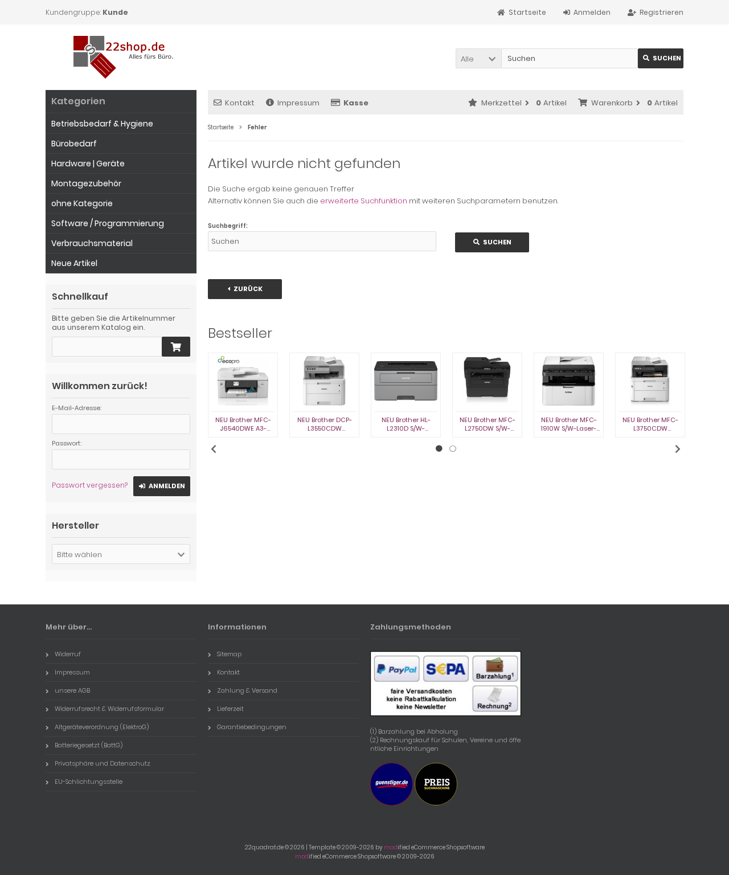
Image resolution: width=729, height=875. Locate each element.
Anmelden (161, 486)
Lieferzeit (230, 708)
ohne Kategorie (82, 203)
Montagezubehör (86, 183)
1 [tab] (439, 449)
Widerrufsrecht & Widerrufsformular (109, 708)
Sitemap (229, 654)
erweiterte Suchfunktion (363, 200)
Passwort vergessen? (90, 485)
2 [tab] (452, 449)
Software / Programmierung (107, 223)
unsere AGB (72, 690)
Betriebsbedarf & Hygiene (102, 123)
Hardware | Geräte (88, 163)
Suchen (660, 58)
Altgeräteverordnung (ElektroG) (102, 726)
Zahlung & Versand (247, 690)
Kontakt (240, 102)
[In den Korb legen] (176, 346)
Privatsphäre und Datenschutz (102, 763)
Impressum (298, 102)
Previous (213, 449)
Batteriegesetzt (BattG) (88, 745)
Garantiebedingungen (251, 726)
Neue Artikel (74, 263)
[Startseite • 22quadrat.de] (121, 57)
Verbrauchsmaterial (92, 243)
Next (677, 449)
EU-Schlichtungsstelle (88, 781)
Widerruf (68, 654)
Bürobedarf (74, 143)
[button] (478, 58)
